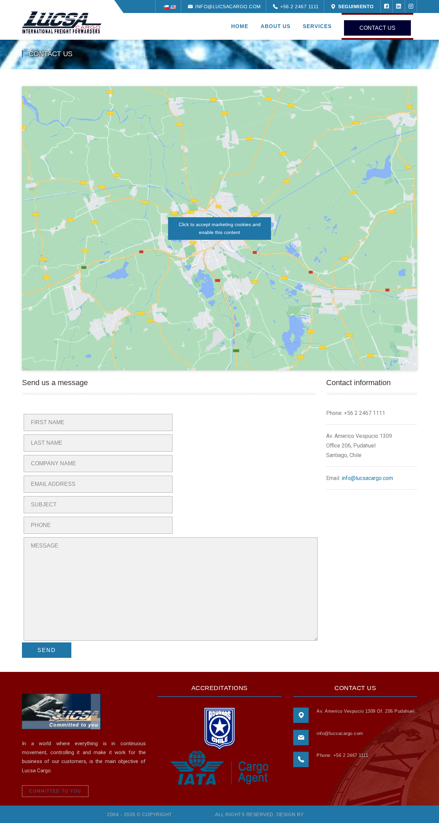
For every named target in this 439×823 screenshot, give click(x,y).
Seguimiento (354, 6)
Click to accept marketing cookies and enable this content (220, 228)
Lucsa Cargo (192, 814)
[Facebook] (386, 6)
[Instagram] (411, 6)
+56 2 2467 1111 (298, 6)
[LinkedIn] (398, 6)
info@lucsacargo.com (226, 6)
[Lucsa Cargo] (62, 22)
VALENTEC (318, 814)
